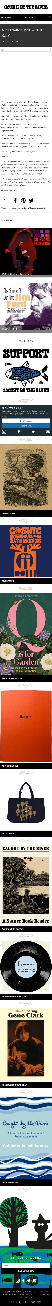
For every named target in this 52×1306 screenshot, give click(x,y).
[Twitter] (31, 200)
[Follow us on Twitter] (33, 432)
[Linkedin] (39, 200)
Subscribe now (26, 426)
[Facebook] (15, 200)
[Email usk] (48, 432)
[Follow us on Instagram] (4, 432)
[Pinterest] (23, 200)
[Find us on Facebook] (19, 432)
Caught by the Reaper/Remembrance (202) (29, 208)
